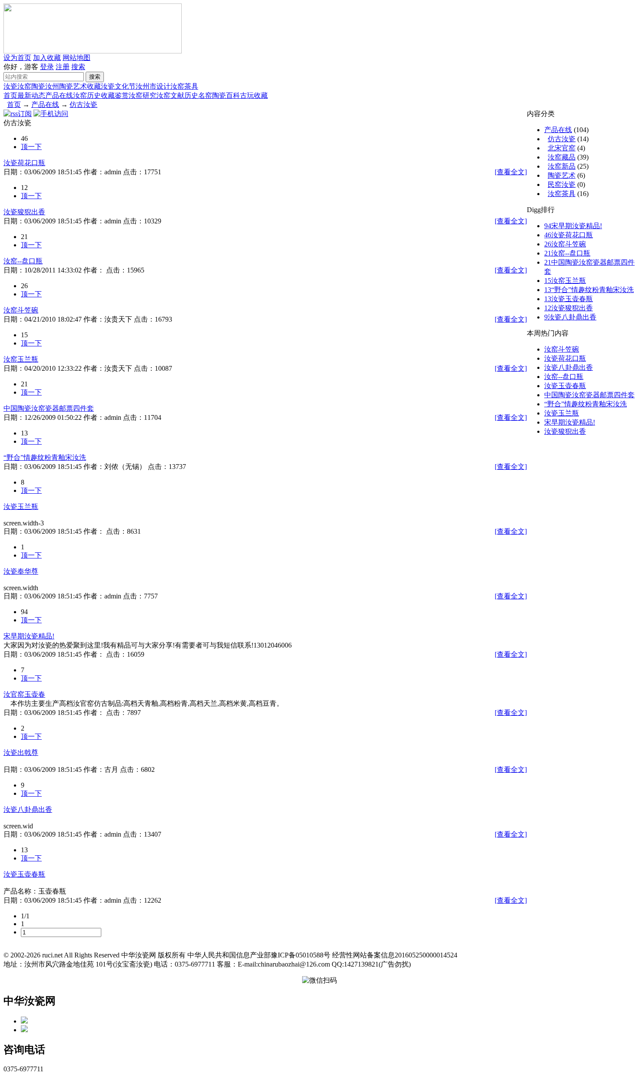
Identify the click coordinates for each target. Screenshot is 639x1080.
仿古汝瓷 (83, 104)
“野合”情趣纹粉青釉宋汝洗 (44, 457)
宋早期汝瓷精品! (28, 636)
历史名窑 (198, 95)
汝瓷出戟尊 (20, 752)
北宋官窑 (562, 148)
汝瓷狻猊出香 (24, 212)
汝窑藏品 (562, 157)
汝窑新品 (562, 166)
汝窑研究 (142, 95)
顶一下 (31, 146)
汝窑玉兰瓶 (20, 359)
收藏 (94, 86)
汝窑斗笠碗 (20, 310)
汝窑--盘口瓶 (23, 261)
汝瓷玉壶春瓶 (24, 874)
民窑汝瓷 (562, 184)
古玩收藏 (254, 95)
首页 (10, 95)
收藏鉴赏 (115, 95)
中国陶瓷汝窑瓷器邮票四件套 (48, 408)
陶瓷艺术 (73, 86)
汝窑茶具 (184, 86)
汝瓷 (10, 86)
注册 (63, 66)
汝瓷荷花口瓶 (24, 162)
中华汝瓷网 (29, 1001)
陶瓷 (38, 86)
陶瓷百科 (226, 95)
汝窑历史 (87, 95)
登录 (47, 66)
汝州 (52, 86)
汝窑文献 (170, 95)
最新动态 (31, 95)
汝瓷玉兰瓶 (20, 506)
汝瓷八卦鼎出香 (27, 809)
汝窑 (24, 86)
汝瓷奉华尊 (20, 571)
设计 (163, 86)
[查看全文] (511, 172)
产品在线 (59, 95)
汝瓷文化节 (118, 86)
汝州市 (146, 86)
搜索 (78, 66)
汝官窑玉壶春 (24, 694)
